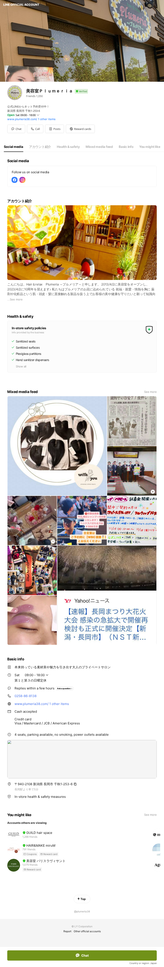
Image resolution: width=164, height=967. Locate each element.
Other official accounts (87, 931)
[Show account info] (81, 91)
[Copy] (75, 784)
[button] (54, 129)
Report (67, 931)
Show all (21, 366)
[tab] (13, 147)
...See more (15, 299)
